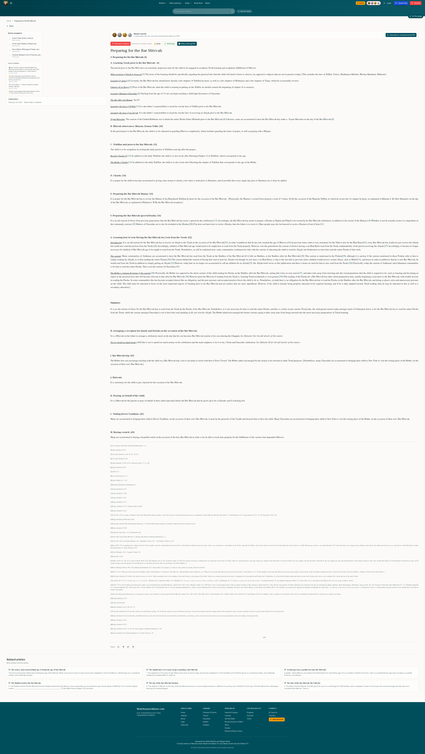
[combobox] (204, 11)
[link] (25, 21)
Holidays (206, 725)
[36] (153, 272)
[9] (332, 119)
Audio (187, 3)
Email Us (274, 712)
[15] (111, 506)
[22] (111, 537)
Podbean (250, 712)
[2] (111, 450)
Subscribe (184, 725)
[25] (364, 242)
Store (227, 725)
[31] (359, 259)
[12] (129, 155)
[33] (250, 263)
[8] (224, 119)
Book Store (198, 3)
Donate (227, 728)
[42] (111, 633)
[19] (133, 224)
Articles (162, 3)
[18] (369, 220)
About (207, 3)
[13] (130, 162)
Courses (228, 715)
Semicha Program (231, 712)
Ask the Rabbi (230, 719)
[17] (215, 220)
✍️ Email (157, 44)
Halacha (184, 715)
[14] (111, 502)
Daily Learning (175, 3)
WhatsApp (171, 44)
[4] (128, 80)
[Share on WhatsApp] (118, 647)
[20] (191, 224)
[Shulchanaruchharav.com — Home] (6, 3)
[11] (111, 489)
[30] (169, 259)
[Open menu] (11, 3)
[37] (300, 272)
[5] (130, 87)
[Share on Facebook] (133, 647)
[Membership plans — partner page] (374, 3)
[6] (139, 93)
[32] (172, 263)
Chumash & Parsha (209, 712)
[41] (111, 629)
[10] (111, 485)
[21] (322, 224)
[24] (289, 242)
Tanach (205, 715)
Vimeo (249, 719)
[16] (111, 511)
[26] (155, 245)
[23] (226, 242)
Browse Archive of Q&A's (234, 722)
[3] (143, 74)
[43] (264, 637)
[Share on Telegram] (123, 647)
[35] (177, 266)
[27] (386, 245)
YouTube (250, 715)
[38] (187, 276)
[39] (281, 276)
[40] (139, 342)
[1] (111, 446)
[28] (302, 255)
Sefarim (205, 722)
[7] (137, 106)
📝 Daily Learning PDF (187, 44)
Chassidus (206, 719)
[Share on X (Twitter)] (128, 647)
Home (9, 21)
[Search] (232, 11)
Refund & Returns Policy (233, 731)
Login (183, 722)
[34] (350, 263)
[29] (344, 255)
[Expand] (9, 39)
